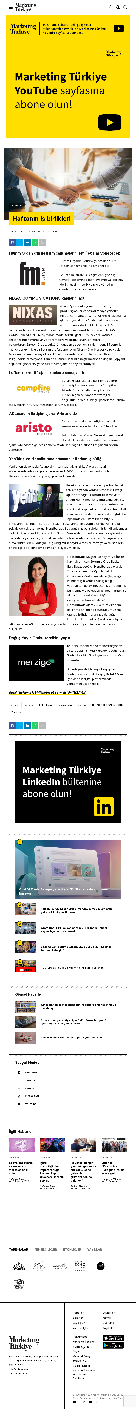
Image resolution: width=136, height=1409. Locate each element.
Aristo (14, 705)
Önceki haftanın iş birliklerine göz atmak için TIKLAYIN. (47, 693)
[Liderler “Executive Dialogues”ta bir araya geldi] (114, 1145)
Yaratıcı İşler (80, 1328)
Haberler (16, 206)
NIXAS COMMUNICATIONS (107, 705)
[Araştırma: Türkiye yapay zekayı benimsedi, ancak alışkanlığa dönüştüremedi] (25, 928)
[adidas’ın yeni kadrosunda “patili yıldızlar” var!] (25, 1038)
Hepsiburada (64, 705)
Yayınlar (94, 1249)
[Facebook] (74, 1402)
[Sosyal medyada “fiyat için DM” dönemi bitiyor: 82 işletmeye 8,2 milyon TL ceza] (25, 1022)
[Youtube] (90, 1402)
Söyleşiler (79, 1323)
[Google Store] (113, 1347)
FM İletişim (45, 705)
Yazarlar (78, 1317)
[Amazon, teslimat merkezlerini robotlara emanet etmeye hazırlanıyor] (25, 1007)
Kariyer (107, 1317)
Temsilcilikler (45, 1249)
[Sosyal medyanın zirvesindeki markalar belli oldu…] (22, 1145)
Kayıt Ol (108, 1328)
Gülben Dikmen (79, 1186)
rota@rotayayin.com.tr (22, 1369)
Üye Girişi (108, 1323)
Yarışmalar (18, 1249)
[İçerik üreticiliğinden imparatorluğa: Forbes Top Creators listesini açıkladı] (53, 1145)
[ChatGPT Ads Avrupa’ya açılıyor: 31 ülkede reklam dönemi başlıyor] (68, 869)
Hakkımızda (80, 1336)
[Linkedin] (97, 1402)
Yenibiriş (16, 712)
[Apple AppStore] (113, 1340)
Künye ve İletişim (83, 1341)
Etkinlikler (72, 1249)
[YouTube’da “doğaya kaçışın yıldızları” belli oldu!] (25, 966)
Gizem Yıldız (15, 231)
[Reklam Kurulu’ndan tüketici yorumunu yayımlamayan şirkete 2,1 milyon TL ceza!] (25, 909)
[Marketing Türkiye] (27, 7)
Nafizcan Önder (17, 1179)
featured (28, 705)
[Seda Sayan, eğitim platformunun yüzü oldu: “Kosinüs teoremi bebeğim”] (25, 947)
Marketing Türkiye (111, 1179)
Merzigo (81, 705)
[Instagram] (84, 1402)
